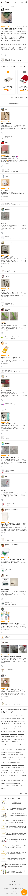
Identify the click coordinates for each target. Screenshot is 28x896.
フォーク (3, 772)
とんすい (21, 785)
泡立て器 (18, 767)
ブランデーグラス (5, 778)
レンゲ (11, 785)
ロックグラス (12, 778)
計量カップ (12, 770)
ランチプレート (16, 783)
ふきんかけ (21, 747)
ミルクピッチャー (16, 780)
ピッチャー (9, 780)
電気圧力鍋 (12, 716)
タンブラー (13, 772)
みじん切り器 (4, 728)
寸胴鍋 (11, 721)
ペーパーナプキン (5, 734)
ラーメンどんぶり (5, 785)
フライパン (3, 716)
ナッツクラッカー (19, 759)
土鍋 (17, 716)
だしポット (15, 747)
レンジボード (4, 752)
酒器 (17, 785)
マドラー (3, 783)
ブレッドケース (4, 759)
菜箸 (14, 785)
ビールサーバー (9, 747)
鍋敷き (2, 741)
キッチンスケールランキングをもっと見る (17, 97)
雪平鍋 (8, 721)
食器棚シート (8, 741)
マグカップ (3, 775)
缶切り (21, 754)
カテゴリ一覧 (10, 884)
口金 (14, 767)
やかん (18, 741)
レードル (17, 726)
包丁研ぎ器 (16, 723)
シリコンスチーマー (17, 728)
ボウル (24, 749)
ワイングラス (19, 778)
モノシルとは (17, 884)
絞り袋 (22, 767)
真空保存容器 (11, 759)
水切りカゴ (22, 736)
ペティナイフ (11, 723)
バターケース (14, 757)
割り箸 (6, 736)
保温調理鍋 (21, 716)
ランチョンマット (13, 734)
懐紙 (9, 736)
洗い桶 (15, 739)
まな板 (24, 723)
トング (12, 726)
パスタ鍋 (22, 718)
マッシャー (10, 728)
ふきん (14, 731)
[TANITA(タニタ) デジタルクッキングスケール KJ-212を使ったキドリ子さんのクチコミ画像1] (6, 17)
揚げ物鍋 (14, 718)
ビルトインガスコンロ (6, 757)
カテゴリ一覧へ (23, 793)
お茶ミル (3, 747)
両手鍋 (6, 718)
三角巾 (2, 736)
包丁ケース (18, 752)
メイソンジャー (9, 783)
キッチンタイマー (5, 770)
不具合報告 (14, 891)
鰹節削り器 (13, 762)
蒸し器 (9, 762)
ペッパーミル (19, 749)
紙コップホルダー (15, 754)
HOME (14, 881)
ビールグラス (15, 775)
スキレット (20, 721)
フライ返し (8, 726)
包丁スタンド (4, 754)
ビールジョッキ (22, 775)
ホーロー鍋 (3, 721)
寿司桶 (9, 754)
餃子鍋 (18, 718)
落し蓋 (7, 731)
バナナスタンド (12, 749)
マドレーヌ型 (4, 767)
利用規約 (12, 888)
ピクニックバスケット (6, 765)
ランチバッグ (14, 765)
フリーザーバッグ (22, 757)
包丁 (24, 721)
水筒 (22, 762)
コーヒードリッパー (20, 744)
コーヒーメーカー (5, 744)
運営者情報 (6, 888)
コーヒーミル (12, 744)
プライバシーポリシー (19, 888)
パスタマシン (4, 762)
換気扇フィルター (15, 736)
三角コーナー (21, 734)
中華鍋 (15, 721)
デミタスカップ (20, 772)
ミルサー (3, 731)
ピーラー (3, 726)
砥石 (21, 723)
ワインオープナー (11, 752)
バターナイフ (4, 723)
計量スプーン (18, 770)
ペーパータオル (20, 731)
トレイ (8, 772)
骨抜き (10, 731)
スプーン (24, 770)
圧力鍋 (8, 716)
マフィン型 (10, 767)
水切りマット (4, 739)
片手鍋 (2, 718)
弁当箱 (18, 762)
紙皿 (19, 739)
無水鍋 (9, 718)
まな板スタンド (4, 749)
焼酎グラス (3, 780)
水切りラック (11, 739)
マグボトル (9, 775)
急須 (22, 780)
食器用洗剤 (13, 741)
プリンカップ (21, 765)
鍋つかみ (22, 739)
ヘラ (21, 726)
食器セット (3, 788)
